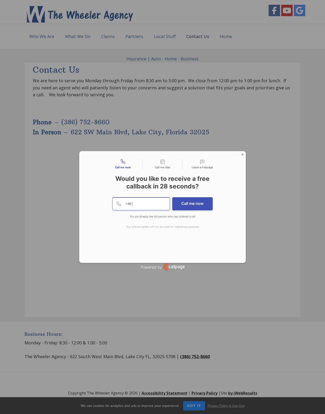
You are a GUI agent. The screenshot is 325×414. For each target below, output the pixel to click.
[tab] (123, 164)
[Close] (242, 154)
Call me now (192, 203)
